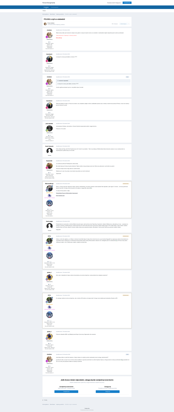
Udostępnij (115, 23)
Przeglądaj (46, 7)
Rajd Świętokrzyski (60, 195)
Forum (44, 10)
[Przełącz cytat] (58, 80)
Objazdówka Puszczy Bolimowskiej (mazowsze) (67, 193)
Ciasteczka (87, 408)
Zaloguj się (107, 391)
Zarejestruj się (127, 2)
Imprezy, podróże (61, 24)
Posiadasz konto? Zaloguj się (114, 2)
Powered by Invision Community (87, 410)
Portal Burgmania (54, 7)
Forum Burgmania (48, 3)
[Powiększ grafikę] (91, 188)
